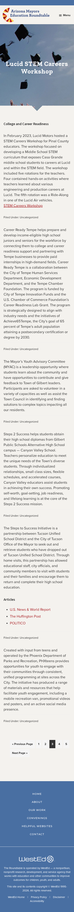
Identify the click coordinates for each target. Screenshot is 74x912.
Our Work (37, 810)
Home (37, 794)
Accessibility (37, 901)
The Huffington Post (25, 616)
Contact (37, 834)
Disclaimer (59, 897)
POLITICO (18, 623)
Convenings (37, 818)
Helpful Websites (37, 826)
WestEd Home (16, 897)
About (37, 802)
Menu (66, 15)
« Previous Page (22, 745)
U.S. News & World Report (30, 610)
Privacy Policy (39, 897)
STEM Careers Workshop (23, 206)
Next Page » (19, 754)
